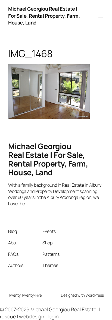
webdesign (31, 316)
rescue (8, 316)
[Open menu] (100, 16)
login (53, 316)
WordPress (95, 295)
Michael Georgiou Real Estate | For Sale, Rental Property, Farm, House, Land (44, 15)
